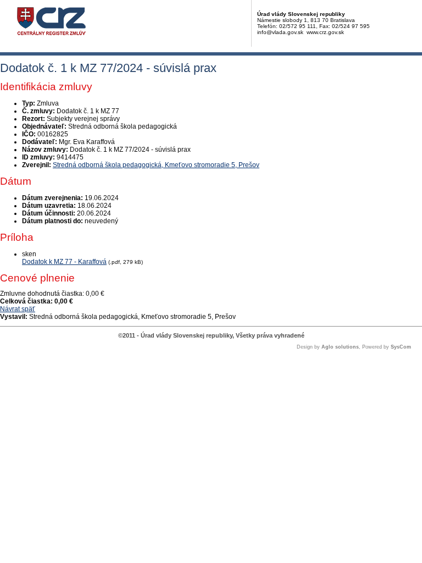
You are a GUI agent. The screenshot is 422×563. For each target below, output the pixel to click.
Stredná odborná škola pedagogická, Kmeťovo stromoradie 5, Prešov (156, 165)
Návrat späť (17, 309)
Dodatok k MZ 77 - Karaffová (64, 262)
